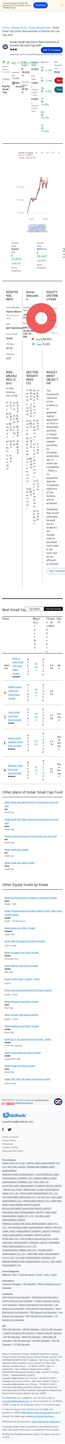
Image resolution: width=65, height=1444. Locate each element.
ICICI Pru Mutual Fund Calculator (17, 1301)
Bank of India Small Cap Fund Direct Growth (17, 666)
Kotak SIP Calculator (31, 1337)
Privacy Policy (9, 1140)
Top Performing (53, 608)
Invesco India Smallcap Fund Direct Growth (15, 742)
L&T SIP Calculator (11, 1337)
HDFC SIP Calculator (11, 1329)
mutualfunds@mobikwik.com (17, 1121)
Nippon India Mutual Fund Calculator (36, 1305)
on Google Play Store (44, 1416)
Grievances (7, 1144)
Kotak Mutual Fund (39, 27)
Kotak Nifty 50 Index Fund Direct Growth (25, 941)
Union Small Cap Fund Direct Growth (15, 716)
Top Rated (34, 608)
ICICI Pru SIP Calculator (51, 1329)
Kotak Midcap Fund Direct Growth (21, 965)
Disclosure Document (12, 1151)
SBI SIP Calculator (31, 1329)
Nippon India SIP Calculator (49, 1333)
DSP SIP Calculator (22, 1340)
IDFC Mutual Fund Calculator (39, 1316)
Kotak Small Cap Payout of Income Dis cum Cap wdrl (31, 836)
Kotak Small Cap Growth (16, 849)
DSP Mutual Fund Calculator (44, 1312)
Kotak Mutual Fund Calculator (40, 1308)
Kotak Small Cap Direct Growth (20, 862)
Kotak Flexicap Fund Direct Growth (22, 1001)
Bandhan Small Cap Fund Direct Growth (15, 769)
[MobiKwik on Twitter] (9, 1129)
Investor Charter (10, 1147)
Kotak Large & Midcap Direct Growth (23, 1052)
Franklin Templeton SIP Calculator (19, 1333)
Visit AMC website (23, 1100)
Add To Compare (52, 49)
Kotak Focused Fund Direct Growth (22, 952)
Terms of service (10, 1137)
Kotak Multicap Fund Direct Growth (22, 1026)
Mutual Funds (19, 27)
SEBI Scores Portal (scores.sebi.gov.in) (40, 1412)
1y (36, 622)
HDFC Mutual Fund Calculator (16, 1297)
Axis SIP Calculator (41, 1340)
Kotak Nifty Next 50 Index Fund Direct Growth (27, 1079)
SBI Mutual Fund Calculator (44, 1297)
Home (5, 27)
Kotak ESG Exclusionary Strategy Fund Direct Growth (31, 897)
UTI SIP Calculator (21, 1344)
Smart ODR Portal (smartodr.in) (46, 1421)
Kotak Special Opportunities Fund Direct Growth (28, 990)
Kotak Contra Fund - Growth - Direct (22, 979)
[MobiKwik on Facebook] (3, 1129)
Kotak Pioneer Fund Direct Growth (21, 1014)
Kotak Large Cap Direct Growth (20, 928)
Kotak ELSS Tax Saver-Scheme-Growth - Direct (28, 1039)
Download (40, 5)
